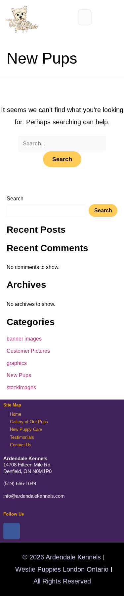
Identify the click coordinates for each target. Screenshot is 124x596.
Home (15, 414)
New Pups (19, 375)
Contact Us (20, 444)
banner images (24, 339)
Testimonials (22, 437)
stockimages (21, 387)
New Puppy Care (26, 429)
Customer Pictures (28, 351)
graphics (17, 363)
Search (15, 198)
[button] (85, 17)
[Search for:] (62, 143)
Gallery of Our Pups (29, 421)
